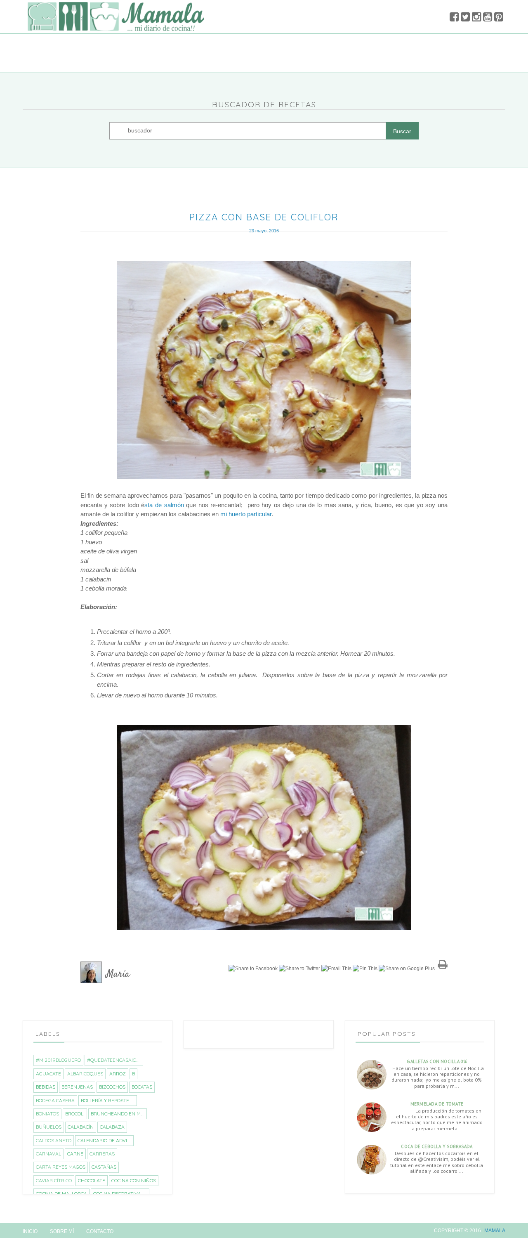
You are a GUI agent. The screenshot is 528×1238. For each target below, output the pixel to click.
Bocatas (142, 1087)
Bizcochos (112, 1087)
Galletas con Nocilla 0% (437, 1061)
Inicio (30, 1231)
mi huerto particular (245, 513)
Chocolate (91, 1180)
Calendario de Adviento (105, 1140)
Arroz (117, 1073)
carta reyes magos (60, 1167)
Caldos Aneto (53, 1140)
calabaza (112, 1127)
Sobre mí (62, 1231)
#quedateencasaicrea (115, 1060)
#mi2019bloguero (58, 1060)
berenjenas (77, 1087)
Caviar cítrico (54, 1180)
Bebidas (45, 1087)
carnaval (48, 1154)
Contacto (99, 1231)
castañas (104, 1167)
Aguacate (48, 1073)
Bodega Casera (55, 1100)
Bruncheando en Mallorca (118, 1113)
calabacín (81, 1127)
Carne (75, 1154)
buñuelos (48, 1127)
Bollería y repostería (109, 1100)
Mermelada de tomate (436, 1104)
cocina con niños (133, 1180)
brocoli (75, 1113)
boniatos (47, 1113)
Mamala (494, 1230)
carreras (102, 1154)
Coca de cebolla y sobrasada (436, 1146)
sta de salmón (164, 504)
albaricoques (85, 1073)
